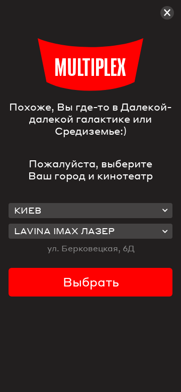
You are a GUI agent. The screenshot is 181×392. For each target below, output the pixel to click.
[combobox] (90, 210)
